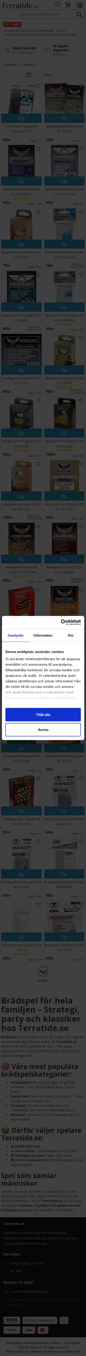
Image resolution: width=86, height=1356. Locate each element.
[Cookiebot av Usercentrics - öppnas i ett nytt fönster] (61, 622)
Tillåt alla (43, 714)
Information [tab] (42, 635)
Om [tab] (70, 635)
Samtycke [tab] (15, 635)
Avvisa (43, 730)
